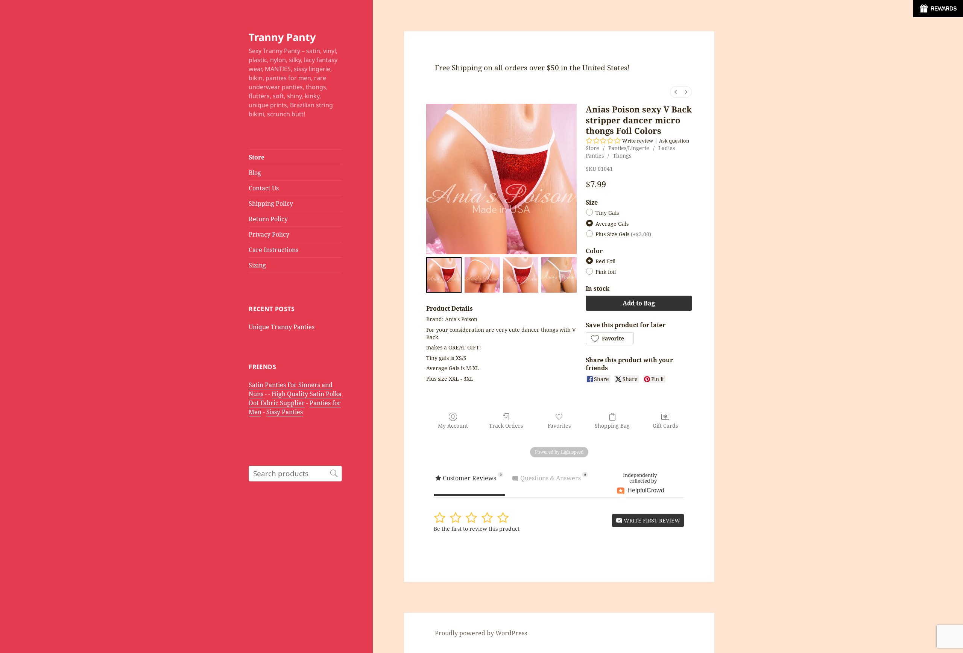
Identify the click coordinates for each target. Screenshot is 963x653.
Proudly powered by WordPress (481, 633)
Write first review (651, 520)
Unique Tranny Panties (281, 327)
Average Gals (612, 223)
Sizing (257, 265)
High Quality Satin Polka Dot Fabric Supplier (295, 398)
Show (938, 8)
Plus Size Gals (623, 234)
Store (256, 157)
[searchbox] (295, 473)
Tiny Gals (607, 213)
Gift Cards (665, 425)
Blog (255, 173)
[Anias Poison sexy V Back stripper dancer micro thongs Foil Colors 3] (559, 275)
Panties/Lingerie (628, 148)
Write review (637, 140)
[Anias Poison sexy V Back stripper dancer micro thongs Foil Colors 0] (444, 275)
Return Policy (268, 219)
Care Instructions (273, 250)
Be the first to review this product (476, 528)
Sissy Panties (284, 412)
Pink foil (605, 272)
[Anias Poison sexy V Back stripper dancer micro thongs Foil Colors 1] (482, 275)
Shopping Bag (612, 425)
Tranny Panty (282, 37)
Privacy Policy (269, 234)
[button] (610, 338)
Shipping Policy (271, 203)
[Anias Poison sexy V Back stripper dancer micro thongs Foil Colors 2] (520, 275)
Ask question (674, 140)
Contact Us (264, 188)
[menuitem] (675, 92)
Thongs (622, 155)
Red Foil (605, 261)
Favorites (559, 425)
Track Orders (506, 425)
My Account (453, 425)
